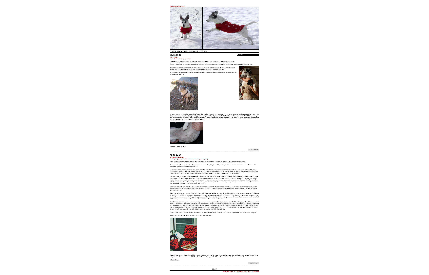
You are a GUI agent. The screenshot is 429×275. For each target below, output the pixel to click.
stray (206, 159)
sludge (189, 58)
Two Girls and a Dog (177, 6)
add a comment (253, 149)
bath (174, 58)
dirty (177, 58)
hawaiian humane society (191, 159)
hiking (182, 58)
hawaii (182, 159)
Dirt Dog (174, 57)
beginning (175, 159)
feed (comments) (253, 271)
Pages (173, 51)
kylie (186, 58)
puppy (203, 159)
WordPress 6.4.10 (229, 271)
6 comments (253, 263)
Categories (193, 51)
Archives (203, 51)
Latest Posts (182, 51)
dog (179, 58)
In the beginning (177, 157)
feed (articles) (241, 271)
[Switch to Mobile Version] (214, 270)
